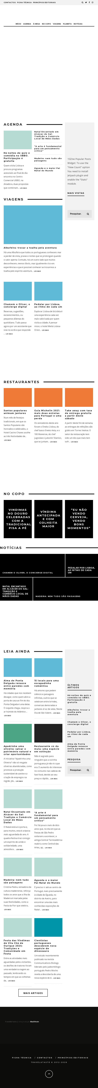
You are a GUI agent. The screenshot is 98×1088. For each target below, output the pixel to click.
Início (18, 24)
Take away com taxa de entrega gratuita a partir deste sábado (78, 414)
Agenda (27, 24)
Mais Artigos (33, 993)
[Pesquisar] (82, 2)
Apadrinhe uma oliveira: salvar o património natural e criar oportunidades (17, 750)
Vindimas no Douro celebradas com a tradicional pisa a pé (18, 519)
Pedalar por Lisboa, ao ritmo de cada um (48, 305)
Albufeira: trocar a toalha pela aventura (30, 248)
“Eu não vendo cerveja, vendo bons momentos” (79, 519)
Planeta (67, 24)
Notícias (78, 24)
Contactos (10, 2)
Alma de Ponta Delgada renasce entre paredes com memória (16, 684)
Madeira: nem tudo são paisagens (16, 881)
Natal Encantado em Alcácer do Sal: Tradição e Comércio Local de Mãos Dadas (47, 135)
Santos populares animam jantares (15, 411)
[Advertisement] (49, 97)
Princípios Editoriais (44, 2)
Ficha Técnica (24, 2)
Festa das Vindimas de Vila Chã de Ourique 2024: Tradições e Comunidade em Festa (17, 947)
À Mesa (36, 24)
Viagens (57, 24)
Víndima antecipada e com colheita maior (48, 519)
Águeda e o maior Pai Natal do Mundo (47, 169)
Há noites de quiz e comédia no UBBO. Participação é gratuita (17, 157)
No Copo (46, 24)
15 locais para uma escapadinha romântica (46, 683)
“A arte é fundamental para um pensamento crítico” (48, 148)
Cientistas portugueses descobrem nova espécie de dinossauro (45, 945)
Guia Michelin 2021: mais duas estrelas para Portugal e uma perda (48, 414)
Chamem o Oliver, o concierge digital (17, 305)
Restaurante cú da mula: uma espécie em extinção (46, 749)
